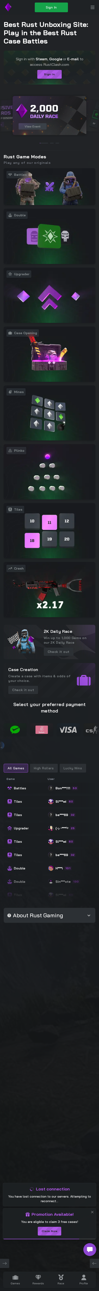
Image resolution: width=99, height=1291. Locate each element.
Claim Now (49, 1231)
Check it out (59, 652)
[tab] (16, 768)
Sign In (51, 7)
